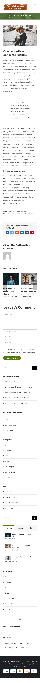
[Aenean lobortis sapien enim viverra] (8, 535)
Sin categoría (10, 467)
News (16, 214)
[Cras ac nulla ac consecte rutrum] (8, 557)
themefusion (24, 647)
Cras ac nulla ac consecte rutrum (22, 558)
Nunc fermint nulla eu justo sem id (18, 398)
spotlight (8, 647)
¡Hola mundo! (10, 382)
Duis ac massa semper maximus (17, 392)
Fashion (8, 450)
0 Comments (29, 214)
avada (7, 643)
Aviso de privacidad (27, 664)
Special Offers (10, 472)
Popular (9, 528)
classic (13, 643)
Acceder (8, 492)
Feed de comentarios (13, 503)
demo (21, 643)
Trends (21, 214)
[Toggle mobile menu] (35, 4)
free (27, 643)
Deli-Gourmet (9, 211)
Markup (7, 456)
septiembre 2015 (11, 431)
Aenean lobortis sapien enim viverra (10, 291)
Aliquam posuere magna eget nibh (18, 403)
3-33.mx (23, 666)
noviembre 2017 (11, 425)
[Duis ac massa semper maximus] (8, 546)
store (15, 647)
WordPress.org (10, 508)
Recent (20, 528)
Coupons (11, 214)
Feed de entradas (11, 497)
